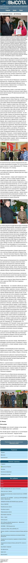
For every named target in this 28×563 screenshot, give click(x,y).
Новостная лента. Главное (6, 491)
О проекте (3, 464)
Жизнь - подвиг (4, 517)
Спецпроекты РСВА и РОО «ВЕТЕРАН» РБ (9, 528)
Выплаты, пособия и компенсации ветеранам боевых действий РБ (14, 532)
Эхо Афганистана (4, 549)
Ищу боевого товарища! (6, 546)
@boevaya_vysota (14, 443)
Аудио (2, 486)
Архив (14, 10)
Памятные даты (4, 519)
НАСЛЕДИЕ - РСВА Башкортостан (8, 526)
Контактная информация (6, 471)
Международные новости (6, 511)
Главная (8, 10)
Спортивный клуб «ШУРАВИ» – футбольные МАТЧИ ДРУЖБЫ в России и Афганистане (14, 498)
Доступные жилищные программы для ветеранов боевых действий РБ (13, 536)
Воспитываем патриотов (6, 514)
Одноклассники (4, 457)
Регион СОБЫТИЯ (4, 504)
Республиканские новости (6, 506)
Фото (2, 480)
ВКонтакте (3, 455)
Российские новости (5, 509)
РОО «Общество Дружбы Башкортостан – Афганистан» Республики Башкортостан (12, 523)
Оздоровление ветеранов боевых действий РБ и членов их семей (13, 543)
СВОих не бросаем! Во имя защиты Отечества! (11, 488)
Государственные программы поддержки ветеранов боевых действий (13, 539)
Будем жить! (3, 551)
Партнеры (3, 469)
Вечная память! (4, 554)
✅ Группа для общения (6, 466)
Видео (2, 483)
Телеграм (3, 452)
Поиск (21, 10)
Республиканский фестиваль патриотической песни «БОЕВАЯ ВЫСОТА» (14, 494)
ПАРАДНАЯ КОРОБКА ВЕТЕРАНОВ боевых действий (12, 501)
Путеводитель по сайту (6, 474)
